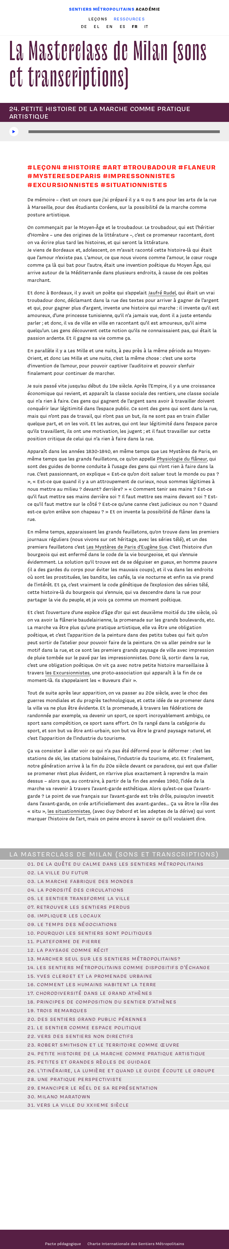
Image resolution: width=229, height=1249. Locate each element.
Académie (148, 9)
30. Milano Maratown (58, 1097)
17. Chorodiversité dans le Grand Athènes (89, 993)
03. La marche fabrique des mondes (80, 881)
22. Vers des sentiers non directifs (80, 1036)
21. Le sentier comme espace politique (84, 1027)
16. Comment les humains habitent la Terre (91, 984)
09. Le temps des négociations (72, 924)
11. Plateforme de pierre (64, 941)
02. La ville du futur (57, 873)
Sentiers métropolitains (102, 9)
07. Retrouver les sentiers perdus (78, 907)
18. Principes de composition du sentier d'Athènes (101, 1002)
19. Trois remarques (57, 1010)
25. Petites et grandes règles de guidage (89, 1062)
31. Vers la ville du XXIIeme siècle (78, 1105)
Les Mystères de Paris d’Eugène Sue (126, 547)
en (110, 26)
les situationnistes (68, 811)
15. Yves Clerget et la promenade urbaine (89, 976)
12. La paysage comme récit (67, 950)
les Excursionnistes (67, 673)
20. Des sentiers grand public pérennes (87, 1019)
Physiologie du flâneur (182, 459)
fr (135, 26)
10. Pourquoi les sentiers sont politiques (89, 933)
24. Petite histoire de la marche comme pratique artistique (116, 1053)
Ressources (129, 19)
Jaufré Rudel (162, 293)
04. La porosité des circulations (75, 890)
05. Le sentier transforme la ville (78, 898)
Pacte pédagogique (63, 1243)
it (146, 26)
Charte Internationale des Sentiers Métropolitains (135, 1243)
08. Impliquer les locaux (64, 916)
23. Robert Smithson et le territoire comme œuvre (103, 1045)
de (85, 26)
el (97, 26)
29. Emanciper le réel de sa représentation (92, 1088)
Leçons (97, 19)
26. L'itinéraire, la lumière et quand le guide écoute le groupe (121, 1071)
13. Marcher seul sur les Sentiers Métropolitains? (103, 959)
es (123, 26)
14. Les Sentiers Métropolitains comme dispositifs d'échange (118, 967)
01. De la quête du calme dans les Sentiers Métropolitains (115, 864)
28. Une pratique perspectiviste (74, 1079)
